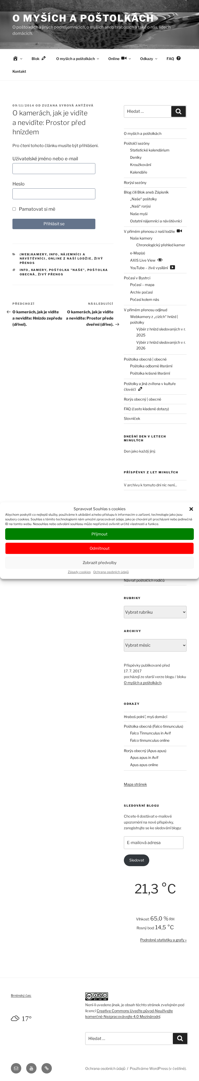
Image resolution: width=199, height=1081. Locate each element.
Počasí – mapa (142, 284)
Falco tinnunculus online (149, 740)
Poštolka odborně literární (151, 366)
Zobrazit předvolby (100, 562)
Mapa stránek (135, 784)
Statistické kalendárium (149, 150)
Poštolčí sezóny (137, 143)
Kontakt (19, 71)
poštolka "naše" (67, 270)
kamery (39, 270)
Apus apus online (144, 764)
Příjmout (99, 534)
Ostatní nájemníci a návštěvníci (156, 221)
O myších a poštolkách (83, 18)
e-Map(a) (137, 253)
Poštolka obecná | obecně (145, 359)
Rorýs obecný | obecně (142, 399)
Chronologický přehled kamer (160, 245)
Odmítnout (100, 548)
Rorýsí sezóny (135, 182)
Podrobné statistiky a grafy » (163, 940)
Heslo (18, 184)
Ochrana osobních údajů (111, 572)
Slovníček (132, 418)
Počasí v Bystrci (137, 278)
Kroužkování (140, 164)
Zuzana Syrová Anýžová (68, 105)
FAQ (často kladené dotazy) (146, 409)
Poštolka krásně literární (150, 373)
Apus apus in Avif (144, 757)
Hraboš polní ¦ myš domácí (145, 716)
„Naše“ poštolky (143, 199)
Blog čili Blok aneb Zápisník (146, 192)
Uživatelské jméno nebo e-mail (45, 158)
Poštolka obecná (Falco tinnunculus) (153, 726)
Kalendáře (138, 172)
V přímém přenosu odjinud (145, 310)
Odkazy (146, 58)
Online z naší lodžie (70, 258)
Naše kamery (141, 238)
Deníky (135, 157)
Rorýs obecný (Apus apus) (145, 750)
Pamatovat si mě (36, 209)
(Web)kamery (33, 254)
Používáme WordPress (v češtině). (158, 1068)
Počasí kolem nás (144, 299)
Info (53, 254)
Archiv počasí (141, 292)
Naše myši (138, 213)
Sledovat (136, 860)
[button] (191, 509)
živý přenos (51, 274)
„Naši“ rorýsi (140, 206)
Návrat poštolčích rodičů (144, 580)
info (24, 270)
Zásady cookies (79, 572)
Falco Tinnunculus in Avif (150, 733)
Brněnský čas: (21, 995)
